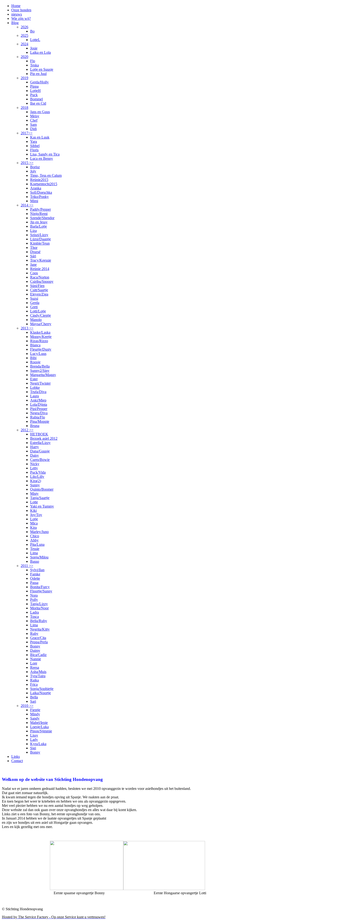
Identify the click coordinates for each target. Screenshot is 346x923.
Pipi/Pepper (38, 409)
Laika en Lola (40, 52)
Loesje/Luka (39, 727)
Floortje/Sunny (41, 591)
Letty (34, 468)
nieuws (16, 14)
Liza (33, 231)
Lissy (34, 735)
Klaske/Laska (40, 332)
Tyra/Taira (37, 676)
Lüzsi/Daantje (40, 239)
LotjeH (35, 91)
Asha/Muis (38, 672)
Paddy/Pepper (40, 209)
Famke (35, 574)
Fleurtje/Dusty (40, 349)
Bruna (34, 426)
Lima (34, 553)
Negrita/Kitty (40, 629)
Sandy (35, 718)
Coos (34, 273)
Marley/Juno (39, 532)
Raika (34, 680)
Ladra (34, 612)
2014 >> (27, 205)
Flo (32, 61)
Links (15, 757)
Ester (34, 379)
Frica (34, 684)
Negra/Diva (39, 413)
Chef (33, 120)
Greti (34, 307)
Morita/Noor (39, 608)
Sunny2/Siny (39, 371)
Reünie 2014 (39, 269)
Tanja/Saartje (39, 498)
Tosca (34, 617)
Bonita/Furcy (40, 587)
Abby (34, 540)
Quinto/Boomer (41, 489)
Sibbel (35, 146)
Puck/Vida (38, 472)
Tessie (34, 549)
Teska (34, 65)
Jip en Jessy (39, 222)
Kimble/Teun (40, 243)
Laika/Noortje (40, 693)
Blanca (35, 345)
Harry (34, 447)
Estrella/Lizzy (40, 443)
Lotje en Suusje (41, 69)
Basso (34, 561)
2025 (24, 35)
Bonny (35, 646)
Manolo (36, 320)
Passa (34, 583)
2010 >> (27, 706)
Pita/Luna (37, 544)
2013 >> (27, 328)
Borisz (35, 167)
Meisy (34, 116)
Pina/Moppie (39, 421)
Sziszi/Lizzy (39, 235)
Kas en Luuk (39, 137)
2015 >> (27, 163)
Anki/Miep (38, 400)
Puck (34, 95)
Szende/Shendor (42, 218)
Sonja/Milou (39, 557)
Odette (35, 578)
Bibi (33, 358)
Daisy (34, 455)
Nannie (35, 659)
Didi (33, 129)
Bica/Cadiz (38, 655)
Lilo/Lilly (37, 477)
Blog (15, 23)
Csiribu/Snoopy (41, 281)
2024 (24, 44)
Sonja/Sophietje (41, 689)
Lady (34, 740)
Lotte (34, 502)
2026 (24, 27)
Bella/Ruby (38, 621)
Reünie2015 (39, 180)
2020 (24, 57)
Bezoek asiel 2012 (43, 438)
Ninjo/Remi (39, 214)
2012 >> (27, 430)
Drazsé (35, 252)
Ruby (34, 634)
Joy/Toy (36, 515)
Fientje (35, 710)
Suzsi (34, 298)
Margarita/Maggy (43, 375)
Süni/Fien (37, 286)
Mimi (34, 201)
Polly (34, 600)
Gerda (34, 303)
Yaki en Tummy (42, 506)
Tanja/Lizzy (39, 604)
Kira (33, 527)
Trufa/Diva (38, 392)
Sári (33, 256)
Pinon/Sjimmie (41, 731)
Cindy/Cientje (40, 315)
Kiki (33, 511)
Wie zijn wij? (21, 18)
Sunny (35, 485)
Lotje (34, 519)
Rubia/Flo (37, 417)
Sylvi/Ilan (37, 570)
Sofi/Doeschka (41, 192)
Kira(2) (35, 481)
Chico (34, 536)
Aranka (35, 188)
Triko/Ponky (39, 197)
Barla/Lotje (38, 226)
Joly (33, 171)
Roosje (35, 362)
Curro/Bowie (40, 460)
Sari (33, 701)
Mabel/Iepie (39, 723)
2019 (24, 78)
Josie (33, 48)
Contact (17, 761)
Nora (34, 595)
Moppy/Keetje (41, 337)
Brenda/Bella (40, 366)
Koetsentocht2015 (43, 184)
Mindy (35, 714)
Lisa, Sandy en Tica (45, 154)
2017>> (26, 133)
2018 (24, 108)
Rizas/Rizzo (39, 341)
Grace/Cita (38, 638)
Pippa (34, 86)
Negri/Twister (40, 383)
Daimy (35, 650)
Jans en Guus (40, 112)
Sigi (33, 748)
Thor (33, 248)
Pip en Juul (38, 74)
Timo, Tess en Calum (46, 175)
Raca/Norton (39, 277)
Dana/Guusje (40, 451)
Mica (34, 523)
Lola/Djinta (38, 404)
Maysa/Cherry (40, 324)
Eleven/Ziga (39, 294)
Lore (33, 663)
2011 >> (27, 566)
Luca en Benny (41, 158)
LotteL (35, 40)
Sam (33, 125)
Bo (32, 31)
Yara (33, 141)
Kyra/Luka (38, 744)
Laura (34, 396)
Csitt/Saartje (39, 290)
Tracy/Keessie (40, 260)
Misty (34, 494)
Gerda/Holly (39, 82)
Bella (34, 697)
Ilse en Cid (38, 103)
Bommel (36, 99)
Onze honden (21, 10)
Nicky (34, 464)
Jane (33, 265)
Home (15, 6)
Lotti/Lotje (38, 311)
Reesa (34, 667)
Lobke (35, 388)
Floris (34, 150)
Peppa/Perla (39, 642)
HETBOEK (39, 434)
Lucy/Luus (38, 354)
